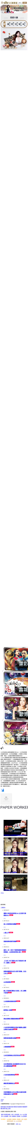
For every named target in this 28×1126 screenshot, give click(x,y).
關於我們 (3, 1108)
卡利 (12, 1114)
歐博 (2, 1114)
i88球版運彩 (7, 982)
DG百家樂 (24, 1116)
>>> (5, 918)
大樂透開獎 (7, 1047)
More (2, 893)
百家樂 (18, 1116)
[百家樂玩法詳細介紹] (12, 886)
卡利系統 (16, 1114)
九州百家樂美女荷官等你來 (12, 1055)
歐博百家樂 (7, 1114)
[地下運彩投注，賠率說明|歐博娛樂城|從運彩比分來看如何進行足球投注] (12, 849)
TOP (2, 1101)
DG (21, 1114)
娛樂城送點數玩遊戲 (10, 1038)
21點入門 (6, 932)
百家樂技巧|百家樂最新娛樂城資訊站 (15, 835)
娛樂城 (14, 1116)
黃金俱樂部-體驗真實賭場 (12, 1019)
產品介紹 (5, 1106)
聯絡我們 (24, 1106)
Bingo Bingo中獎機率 (10, 872)
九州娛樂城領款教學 (10, 1001)
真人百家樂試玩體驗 (10, 924)
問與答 (15, 1106)
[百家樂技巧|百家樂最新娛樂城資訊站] (12, 832)
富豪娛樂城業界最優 (10, 941)
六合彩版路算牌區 (9, 1075)
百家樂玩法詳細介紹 (10, 890)
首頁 (2, 1106)
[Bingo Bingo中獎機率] (12, 869)
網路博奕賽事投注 (9, 1083)
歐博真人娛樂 (8, 1010)
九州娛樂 (5, 1116)
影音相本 (19, 1106)
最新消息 (10, 1106)
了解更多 (3, 907)
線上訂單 (8, 1108)
